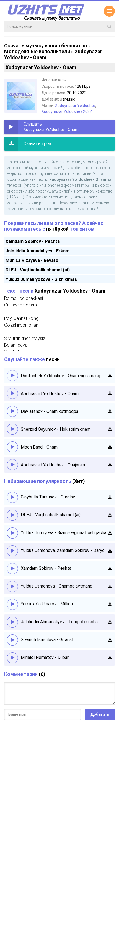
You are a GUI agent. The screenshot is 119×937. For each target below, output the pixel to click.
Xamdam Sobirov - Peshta (33, 241)
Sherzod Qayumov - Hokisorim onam (55, 429)
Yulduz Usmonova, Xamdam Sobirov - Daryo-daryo (64, 550)
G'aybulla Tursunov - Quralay (48, 497)
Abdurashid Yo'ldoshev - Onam (50, 393)
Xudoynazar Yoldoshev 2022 (67, 111)
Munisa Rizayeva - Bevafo (32, 260)
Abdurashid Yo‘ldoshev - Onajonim (53, 465)
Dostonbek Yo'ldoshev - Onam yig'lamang (60, 375)
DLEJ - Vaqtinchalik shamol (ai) (38, 269)
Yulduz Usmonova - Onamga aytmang (56, 586)
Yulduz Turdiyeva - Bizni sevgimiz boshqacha (63, 532)
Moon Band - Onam (39, 447)
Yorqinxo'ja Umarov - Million (47, 604)
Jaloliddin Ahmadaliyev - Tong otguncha (59, 621)
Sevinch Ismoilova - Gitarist (47, 639)
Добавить (99, 714)
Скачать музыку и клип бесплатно (45, 45)
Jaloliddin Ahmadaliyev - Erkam (37, 251)
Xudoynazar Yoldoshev (75, 105)
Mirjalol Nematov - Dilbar (45, 657)
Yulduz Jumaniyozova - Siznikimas (41, 279)
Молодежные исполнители (37, 51)
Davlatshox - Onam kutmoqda (49, 411)
